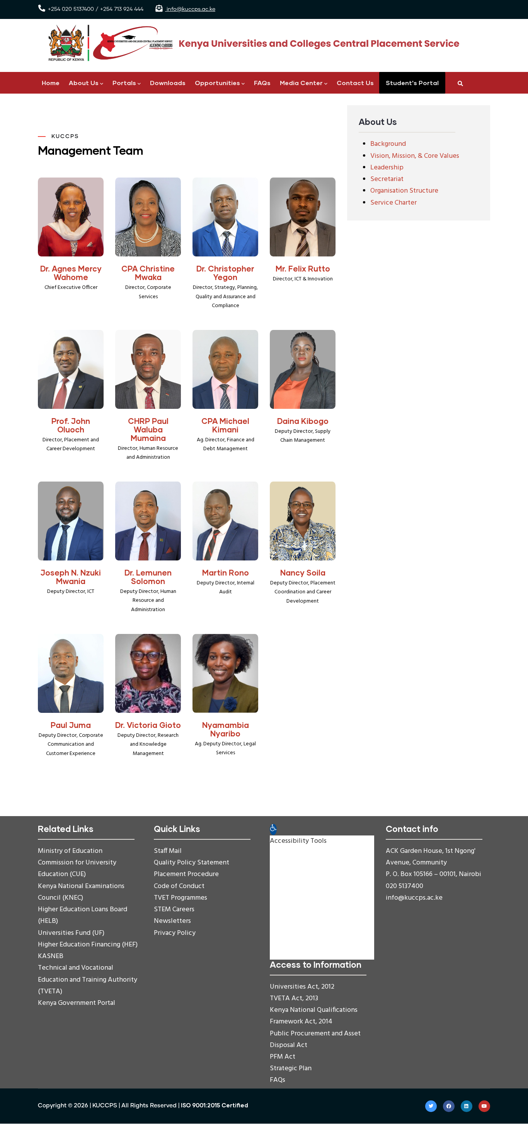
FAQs (262, 82)
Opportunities (217, 82)
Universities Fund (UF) (71, 933)
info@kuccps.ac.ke (190, 9)
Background (388, 144)
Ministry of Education (70, 851)
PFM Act (282, 1057)
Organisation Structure (404, 190)
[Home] (250, 43)
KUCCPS (104, 1106)
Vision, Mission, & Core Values (414, 156)
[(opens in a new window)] (431, 1106)
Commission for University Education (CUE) (77, 868)
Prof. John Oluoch (70, 425)
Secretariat (387, 179)
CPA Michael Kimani (225, 425)
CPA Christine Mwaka (148, 273)
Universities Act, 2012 (302, 986)
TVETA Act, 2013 (294, 998)
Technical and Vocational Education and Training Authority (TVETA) (87, 979)
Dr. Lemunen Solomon (148, 577)
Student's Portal (412, 82)
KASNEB (50, 956)
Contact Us (355, 82)
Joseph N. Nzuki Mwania (71, 577)
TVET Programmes (180, 898)
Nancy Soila (302, 572)
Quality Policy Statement (191, 862)
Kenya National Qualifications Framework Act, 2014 (314, 1015)
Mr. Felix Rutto (303, 268)
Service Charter (393, 202)
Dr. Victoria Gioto (148, 724)
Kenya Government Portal (76, 1003)
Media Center (301, 82)
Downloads (168, 82)
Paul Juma (71, 724)
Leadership (387, 167)
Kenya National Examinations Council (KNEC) (81, 892)
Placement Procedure (186, 874)
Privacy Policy (175, 933)
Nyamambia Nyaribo (225, 729)
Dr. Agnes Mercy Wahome (71, 273)
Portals (124, 82)
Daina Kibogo (303, 420)
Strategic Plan (291, 1068)
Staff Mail (168, 851)
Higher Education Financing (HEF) (88, 944)
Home (51, 82)
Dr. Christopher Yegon (225, 273)
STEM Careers (174, 909)
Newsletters (172, 921)
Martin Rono (225, 572)
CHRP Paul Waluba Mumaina (148, 429)
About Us (84, 82)
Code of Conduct (179, 886)
